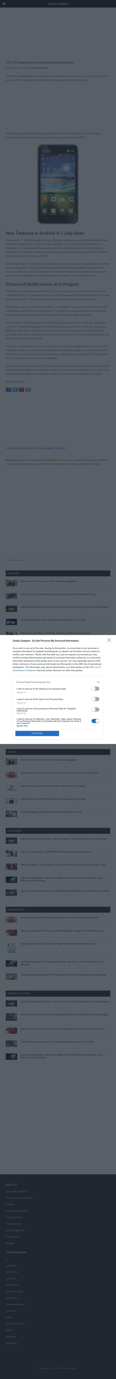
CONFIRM (37, 733)
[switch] (95, 689)
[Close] (110, 641)
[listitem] (58, 682)
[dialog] (58, 689)
